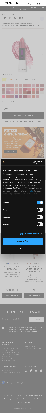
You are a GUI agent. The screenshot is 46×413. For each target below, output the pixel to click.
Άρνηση (23, 249)
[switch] (40, 210)
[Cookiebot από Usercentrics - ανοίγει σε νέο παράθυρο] (33, 162)
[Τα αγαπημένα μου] (34, 3)
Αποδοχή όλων (23, 241)
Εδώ (32, 191)
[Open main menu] (43, 4)
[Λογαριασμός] (29, 3)
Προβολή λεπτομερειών (29, 234)
